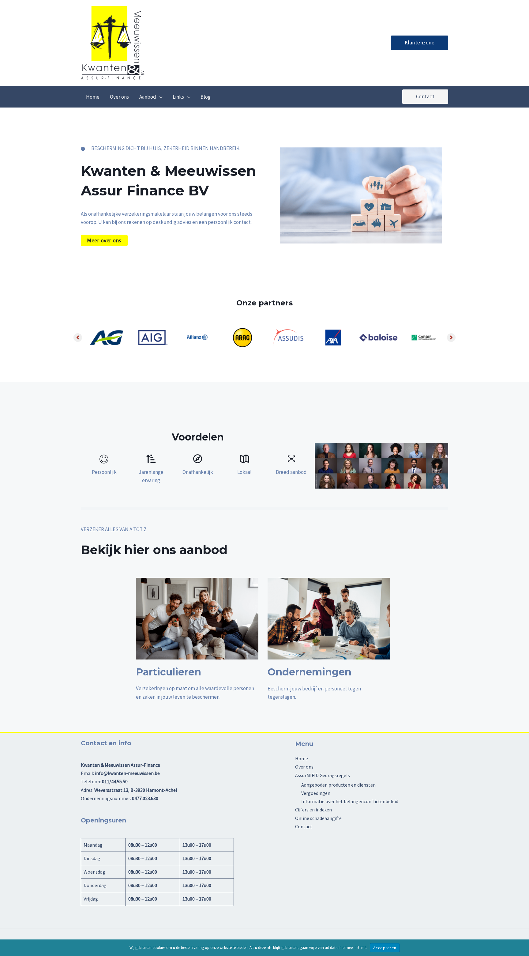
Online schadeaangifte (318, 818)
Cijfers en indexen (313, 810)
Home (301, 758)
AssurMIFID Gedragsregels (322, 775)
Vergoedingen (315, 793)
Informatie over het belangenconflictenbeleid (349, 801)
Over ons (304, 767)
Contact (303, 826)
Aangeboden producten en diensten (338, 785)
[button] (419, 43)
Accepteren (384, 947)
